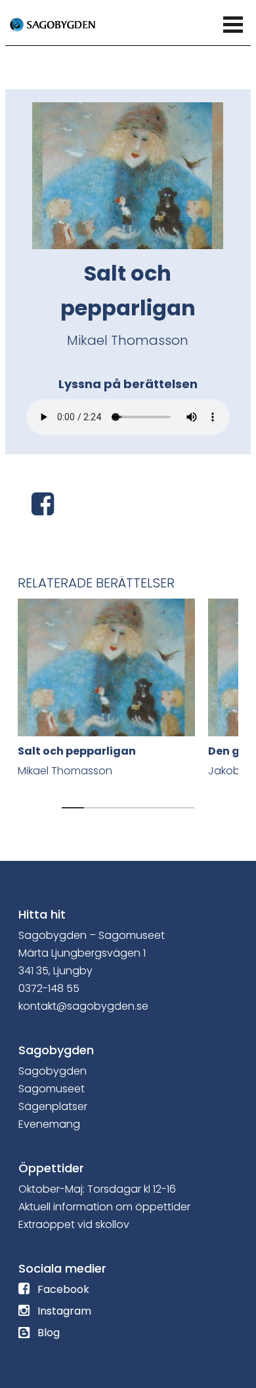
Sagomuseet (51, 1088)
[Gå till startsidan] (67, 23)
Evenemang (49, 1124)
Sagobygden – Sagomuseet (91, 935)
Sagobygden (52, 1071)
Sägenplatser (52, 1106)
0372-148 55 (48, 988)
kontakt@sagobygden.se (83, 1006)
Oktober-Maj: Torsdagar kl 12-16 (97, 1189)
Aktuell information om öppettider (104, 1206)
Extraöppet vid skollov (73, 1224)
